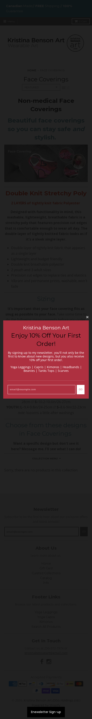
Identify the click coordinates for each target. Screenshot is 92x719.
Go (80, 389)
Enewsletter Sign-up (46, 712)
